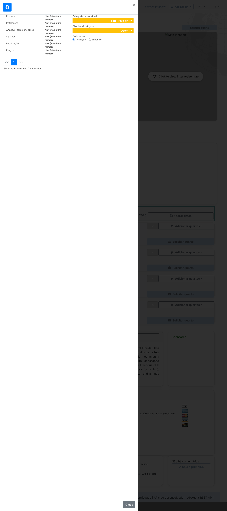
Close (129, 504)
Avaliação (81, 39)
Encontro (97, 39)
